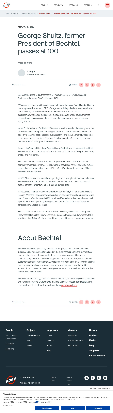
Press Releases (29, 14)
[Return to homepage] (11, 380)
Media (15, 14)
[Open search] (99, 5)
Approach (73, 5)
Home (8, 14)
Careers (88, 5)
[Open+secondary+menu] (107, 5)
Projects (58, 5)
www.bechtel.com (69, 285)
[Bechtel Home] (6, 5)
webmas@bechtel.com (30, 382)
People (44, 5)
